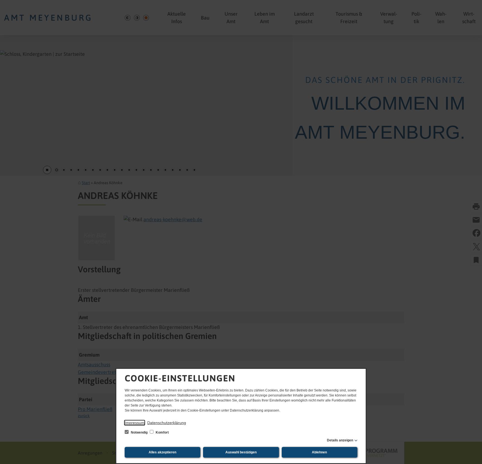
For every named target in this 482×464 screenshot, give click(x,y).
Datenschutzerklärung (166, 422)
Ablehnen (319, 452)
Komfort (162, 432)
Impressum (134, 422)
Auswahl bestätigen (241, 452)
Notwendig (139, 432)
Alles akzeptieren (162, 452)
